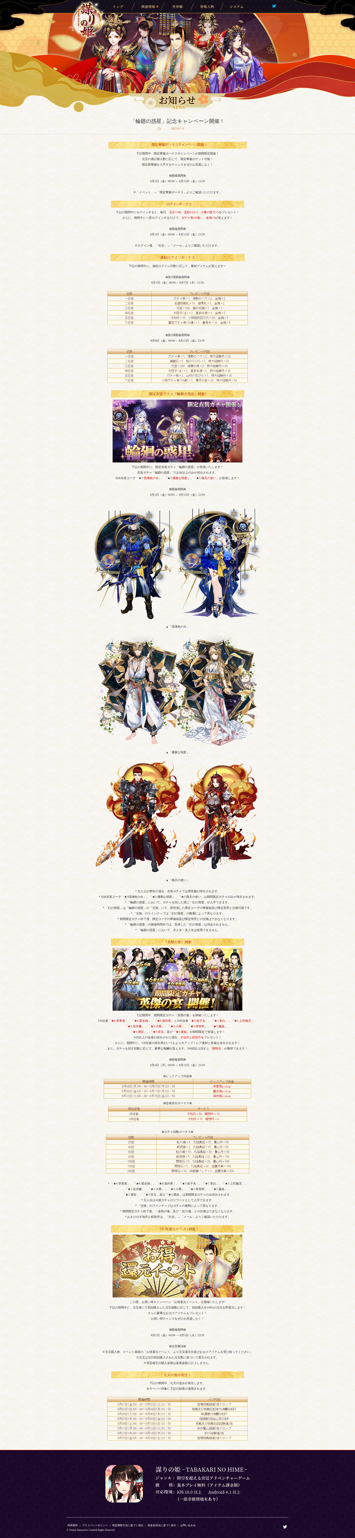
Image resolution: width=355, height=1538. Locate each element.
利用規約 (72, 1525)
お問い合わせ (188, 1525)
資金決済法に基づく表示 (162, 1525)
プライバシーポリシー (95, 1525)
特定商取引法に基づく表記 (127, 1525)
